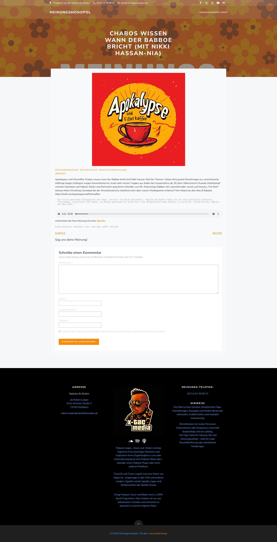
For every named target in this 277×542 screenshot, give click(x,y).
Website (63, 320)
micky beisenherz (64, 226)
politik (105, 226)
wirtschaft (113, 226)
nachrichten (78, 226)
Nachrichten (88, 170)
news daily (96, 226)
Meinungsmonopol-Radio (213, 12)
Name (63, 298)
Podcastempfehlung (113, 170)
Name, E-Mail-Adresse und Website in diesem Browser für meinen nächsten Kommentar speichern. (114, 331)
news (87, 226)
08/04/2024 (60, 173)
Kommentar (66, 262)
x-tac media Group (157, 533)
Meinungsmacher (66, 170)
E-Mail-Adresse (68, 309)
